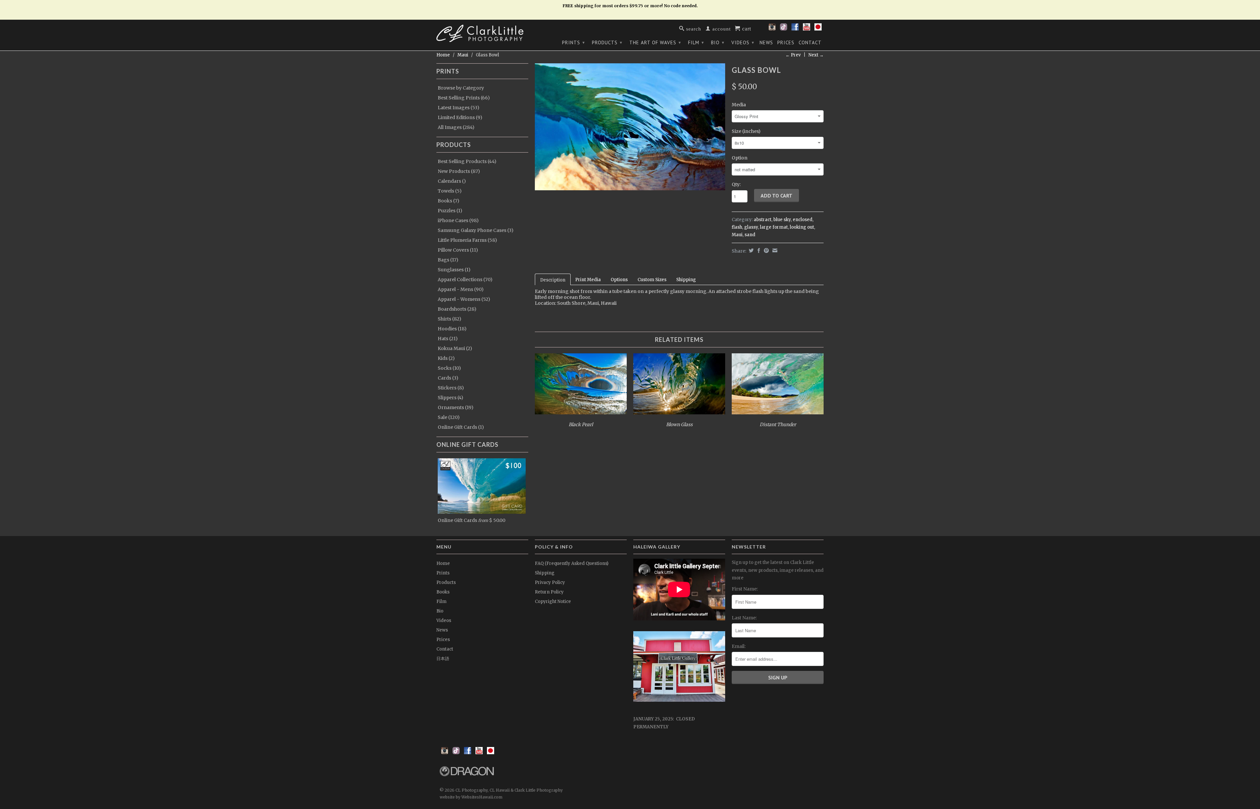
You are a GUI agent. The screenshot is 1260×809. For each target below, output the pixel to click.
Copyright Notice (553, 601)
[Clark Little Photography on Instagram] (772, 28)
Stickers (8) (451, 388)
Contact (810, 43)
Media (739, 105)
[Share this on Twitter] (750, 250)
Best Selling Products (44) (467, 161)
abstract (762, 219)
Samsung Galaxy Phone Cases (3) (476, 230)
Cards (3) (448, 378)
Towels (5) (450, 191)
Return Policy (549, 592)
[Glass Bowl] (630, 126)
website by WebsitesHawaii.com (471, 797)
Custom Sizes (652, 279)
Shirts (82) (449, 319)
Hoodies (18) (452, 329)
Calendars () (452, 181)
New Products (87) (459, 171)
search (692, 28)
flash (737, 227)
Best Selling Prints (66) (464, 98)
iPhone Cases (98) (458, 220)
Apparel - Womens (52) (464, 299)
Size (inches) (746, 131)
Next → (816, 55)
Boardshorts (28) (457, 309)
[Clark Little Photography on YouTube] (806, 28)
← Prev (793, 55)
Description (552, 280)
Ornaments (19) (455, 407)
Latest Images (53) (458, 108)
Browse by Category (461, 88)
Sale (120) (449, 417)
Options (619, 279)
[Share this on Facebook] (758, 250)
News (766, 43)
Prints (573, 42)
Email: (739, 646)
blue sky (782, 219)
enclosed (802, 219)
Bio (717, 42)
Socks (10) (449, 368)
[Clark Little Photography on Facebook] (795, 28)
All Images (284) (456, 127)
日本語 (442, 658)
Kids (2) (446, 358)
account (721, 28)
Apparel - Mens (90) (461, 289)
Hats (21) (448, 339)
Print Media (588, 279)
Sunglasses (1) (454, 270)
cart (746, 28)
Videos (742, 42)
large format (774, 227)
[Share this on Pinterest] (765, 250)
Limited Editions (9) (460, 117)
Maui (462, 55)
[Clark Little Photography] (482, 33)
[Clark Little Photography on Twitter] (783, 28)
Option (739, 158)
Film (696, 42)
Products (607, 42)
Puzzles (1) (450, 211)
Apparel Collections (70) (465, 279)
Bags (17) (448, 260)
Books (443, 592)
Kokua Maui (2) (455, 348)
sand (750, 235)
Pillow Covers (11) (458, 250)
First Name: (745, 589)
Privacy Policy (550, 582)
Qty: (736, 184)
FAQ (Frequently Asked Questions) (571, 563)
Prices (785, 43)
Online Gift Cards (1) (461, 427)
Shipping (686, 279)
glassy (751, 227)
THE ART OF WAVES (655, 42)
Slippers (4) (450, 398)
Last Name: (744, 618)
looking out (802, 227)
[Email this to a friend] (774, 250)
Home (443, 563)
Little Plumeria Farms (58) (467, 240)
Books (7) (448, 201)
